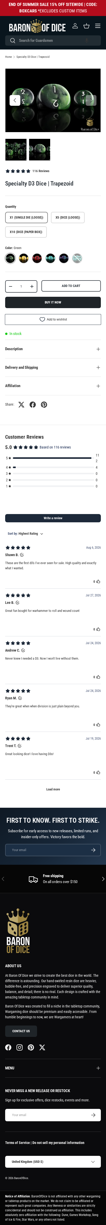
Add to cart (71, 286)
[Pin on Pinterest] (44, 404)
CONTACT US (21, 1031)
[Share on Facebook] (32, 404)
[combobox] (53, 40)
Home (8, 56)
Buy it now (53, 302)
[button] (86, 40)
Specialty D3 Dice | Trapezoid (32, 56)
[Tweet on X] (21, 404)
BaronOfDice (21, 1178)
